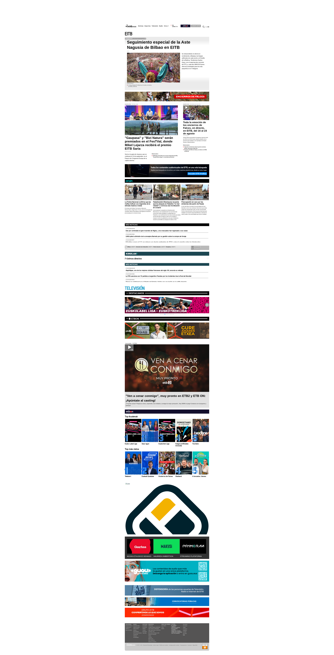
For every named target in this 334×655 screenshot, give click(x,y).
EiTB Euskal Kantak (137, 633)
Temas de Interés (176, 631)
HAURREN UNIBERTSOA (163, 556)
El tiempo (173, 625)
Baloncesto (150, 638)
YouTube (185, 633)
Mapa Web (195, 645)
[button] (160, 314)
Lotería (173, 629)
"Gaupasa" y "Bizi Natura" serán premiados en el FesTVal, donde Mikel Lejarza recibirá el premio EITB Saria (149, 143)
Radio (161, 26)
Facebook (185, 625)
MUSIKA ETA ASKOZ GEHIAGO (139, 556)
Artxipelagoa (136, 637)
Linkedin (184, 631)
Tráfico (173, 626)
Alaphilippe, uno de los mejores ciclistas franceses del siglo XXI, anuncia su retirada (154, 270)
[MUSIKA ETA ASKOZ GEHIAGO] (140, 546)
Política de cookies (163, 645)
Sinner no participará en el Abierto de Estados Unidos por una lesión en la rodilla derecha (156, 282)
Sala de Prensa (175, 633)
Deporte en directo (152, 641)
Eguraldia (144, 633)
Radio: (135, 624)
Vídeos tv (128, 628)
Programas (135, 634)
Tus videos (197, 248)
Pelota (149, 635)
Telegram (185, 630)
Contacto (190, 645)
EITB (128, 34)
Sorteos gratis (175, 627)
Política (144, 628)
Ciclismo (150, 637)
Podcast (135, 635)
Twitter (184, 627)
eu (206, 26)
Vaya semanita (129, 630)
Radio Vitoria (136, 628)
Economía (145, 627)
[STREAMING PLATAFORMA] (193, 546)
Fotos (162, 627)
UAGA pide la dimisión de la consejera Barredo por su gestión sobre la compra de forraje (156, 236)
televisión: (129, 624)
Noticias (140, 26)
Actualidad (145, 625)
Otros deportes (151, 640)
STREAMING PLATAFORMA (191, 556)
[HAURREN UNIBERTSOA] (167, 546)
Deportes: (151, 624)
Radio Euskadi (136, 627)
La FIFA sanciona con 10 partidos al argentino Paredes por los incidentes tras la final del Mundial (158, 276)
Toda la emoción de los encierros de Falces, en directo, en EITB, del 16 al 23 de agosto (195, 128)
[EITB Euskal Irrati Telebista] (131, 25)
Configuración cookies (174, 645)
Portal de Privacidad (147, 645)
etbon (135, 318)
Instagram (185, 628)
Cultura (144, 630)
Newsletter (185, 624)
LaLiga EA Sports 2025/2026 (154, 627)
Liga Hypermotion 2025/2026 (154, 630)
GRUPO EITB (196, 26)
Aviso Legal (156, 645)
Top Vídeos (163, 625)
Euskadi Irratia (136, 625)
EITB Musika (136, 631)
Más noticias (132, 225)
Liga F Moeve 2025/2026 (153, 628)
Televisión (155, 26)
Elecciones (174, 628)
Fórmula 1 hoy (151, 631)
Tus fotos (197, 246)
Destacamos (136, 293)
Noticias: (145, 624)
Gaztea (134, 630)
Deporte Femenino (152, 634)
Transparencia (183, 645)
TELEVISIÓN (135, 288)
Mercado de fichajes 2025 (153, 633)
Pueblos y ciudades (176, 632)
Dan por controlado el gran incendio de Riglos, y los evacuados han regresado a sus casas (157, 231)
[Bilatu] (204, 27)
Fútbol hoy (150, 625)
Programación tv (129, 625)
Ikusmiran (145, 631)
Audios (162, 628)
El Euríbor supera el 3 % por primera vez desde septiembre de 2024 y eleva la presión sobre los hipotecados (163, 242)
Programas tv (128, 627)
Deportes (147, 26)
